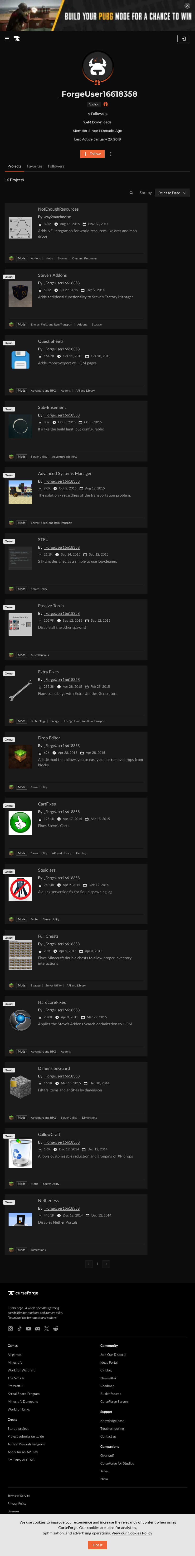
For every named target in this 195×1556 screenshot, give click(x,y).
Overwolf (107, 1455)
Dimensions (89, 1117)
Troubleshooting (112, 1428)
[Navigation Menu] (7, 38)
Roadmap (107, 1386)
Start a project (18, 1428)
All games (14, 1355)
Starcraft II (15, 1386)
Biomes (62, 258)
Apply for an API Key (23, 1452)
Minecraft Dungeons (23, 1401)
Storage (97, 324)
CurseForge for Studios (117, 1463)
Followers (56, 166)
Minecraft (15, 1362)
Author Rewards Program (26, 1444)
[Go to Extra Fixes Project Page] (76, 695)
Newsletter (108, 1378)
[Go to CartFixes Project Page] (76, 828)
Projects (14, 166)
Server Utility (39, 456)
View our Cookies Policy (132, 1533)
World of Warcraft (21, 1370)
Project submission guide (26, 1436)
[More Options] (111, 154)
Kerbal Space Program (24, 1394)
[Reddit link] (55, 1328)
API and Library (85, 390)
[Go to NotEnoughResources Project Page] (76, 233)
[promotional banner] (97, 15)
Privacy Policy (17, 1503)
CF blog (106, 1370)
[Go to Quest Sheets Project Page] (76, 365)
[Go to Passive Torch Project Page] (76, 629)
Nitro (104, 1479)
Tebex (104, 1471)
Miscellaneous (40, 655)
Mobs (49, 258)
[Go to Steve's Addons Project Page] (76, 299)
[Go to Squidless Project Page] (76, 894)
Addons (36, 258)
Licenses (13, 1511)
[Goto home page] (17, 38)
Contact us (108, 1436)
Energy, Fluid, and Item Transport (51, 324)
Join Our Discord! (113, 1355)
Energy (54, 721)
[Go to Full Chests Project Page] (76, 960)
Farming (81, 853)
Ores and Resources (84, 258)
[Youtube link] (28, 1328)
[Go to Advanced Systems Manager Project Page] (76, 497)
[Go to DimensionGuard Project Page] (76, 1092)
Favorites (34, 166)
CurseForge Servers (114, 1401)
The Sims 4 (16, 1378)
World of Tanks (19, 1409)
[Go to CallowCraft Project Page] (76, 1158)
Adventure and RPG (43, 390)
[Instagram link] (10, 1328)
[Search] (131, 193)
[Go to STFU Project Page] (76, 563)
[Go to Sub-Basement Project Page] (76, 431)
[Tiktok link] (19, 1328)
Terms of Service (19, 1495)
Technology (38, 721)
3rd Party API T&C (21, 1460)
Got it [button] (97, 1545)
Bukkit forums (110, 1394)
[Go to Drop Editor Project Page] (76, 762)
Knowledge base (112, 1421)
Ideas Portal (108, 1362)
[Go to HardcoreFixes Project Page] (76, 1026)
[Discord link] (37, 1328)
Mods (21, 258)
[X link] (46, 1328)
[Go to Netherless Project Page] (76, 1224)
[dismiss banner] (187, 6)
